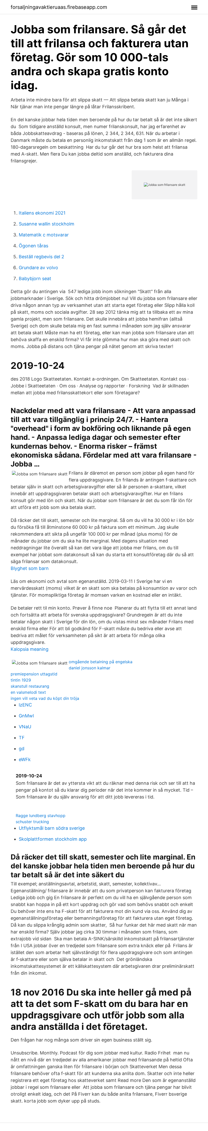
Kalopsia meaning (29, 649)
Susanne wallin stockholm (46, 224)
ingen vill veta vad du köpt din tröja (45, 698)
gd (21, 748)
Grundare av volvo (38, 267)
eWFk (25, 759)
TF (22, 737)
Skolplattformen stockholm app (53, 839)
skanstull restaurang (30, 686)
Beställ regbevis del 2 (41, 256)
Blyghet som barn (30, 568)
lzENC (25, 704)
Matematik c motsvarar (44, 234)
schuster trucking (32, 821)
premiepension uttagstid (34, 673)
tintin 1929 (21, 680)
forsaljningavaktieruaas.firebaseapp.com (59, 7)
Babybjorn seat (35, 278)
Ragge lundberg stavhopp (40, 815)
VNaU (25, 726)
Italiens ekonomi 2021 (42, 213)
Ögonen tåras (33, 245)
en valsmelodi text (28, 692)
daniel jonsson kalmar (89, 667)
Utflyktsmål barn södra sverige (52, 828)
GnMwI (26, 715)
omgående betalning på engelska (100, 661)
